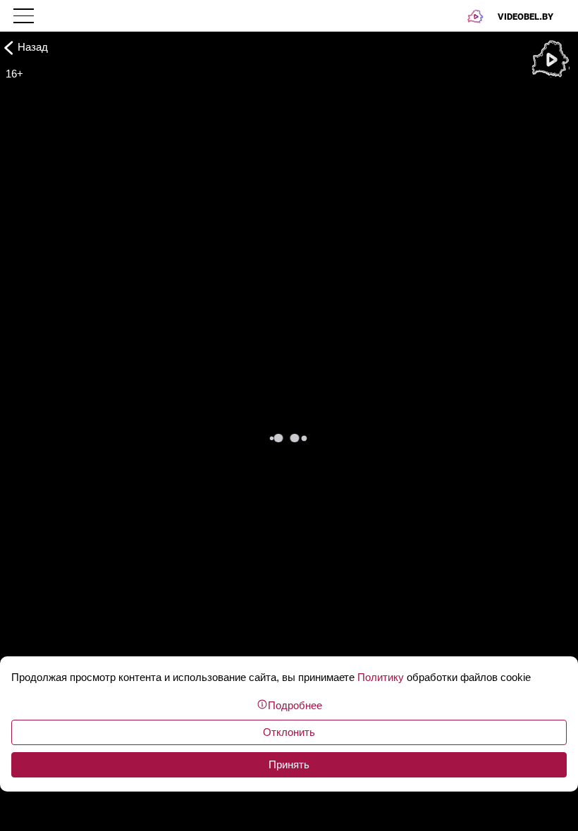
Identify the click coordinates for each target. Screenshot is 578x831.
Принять (289, 764)
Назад (33, 47)
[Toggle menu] (25, 16)
